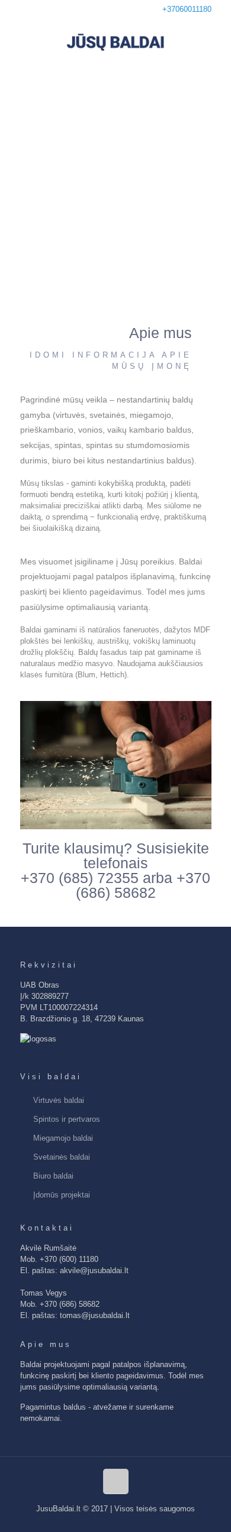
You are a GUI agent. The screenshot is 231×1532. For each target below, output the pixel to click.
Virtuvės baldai (58, 1100)
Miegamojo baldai (63, 1138)
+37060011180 (186, 9)
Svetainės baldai (61, 1157)
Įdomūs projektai (61, 1194)
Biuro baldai (53, 1175)
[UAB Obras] (115, 42)
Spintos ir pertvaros (66, 1119)
